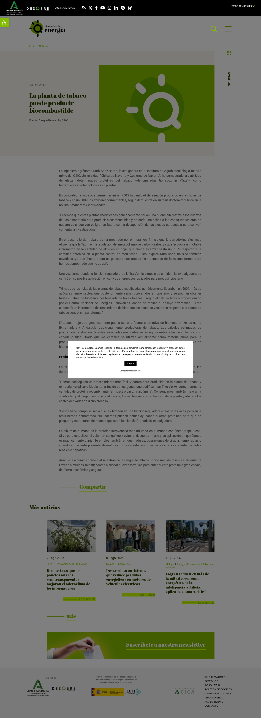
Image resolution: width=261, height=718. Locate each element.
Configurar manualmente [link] (131, 371)
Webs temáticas (242, 6)
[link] (4, 22)
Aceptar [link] (130, 363)
